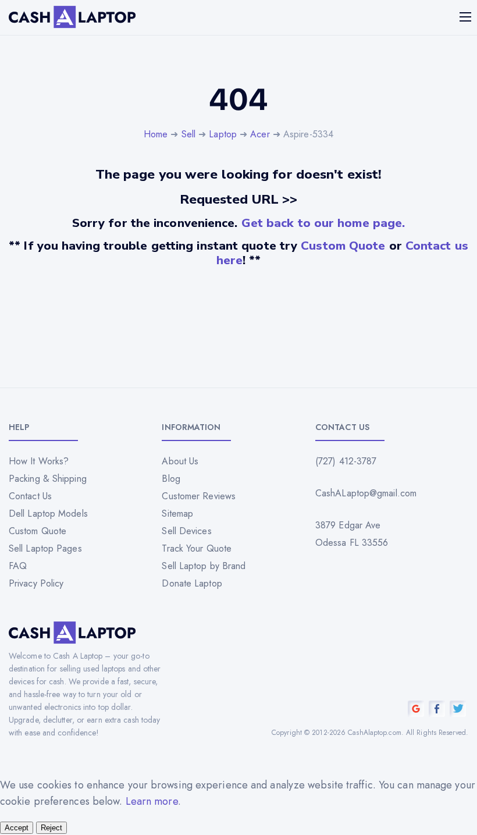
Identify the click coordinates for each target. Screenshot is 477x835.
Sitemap (177, 513)
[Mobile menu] (466, 16)
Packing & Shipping (48, 478)
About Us (180, 461)
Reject (51, 827)
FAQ (18, 566)
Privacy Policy (36, 583)
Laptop (223, 134)
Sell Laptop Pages (45, 548)
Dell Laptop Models (48, 513)
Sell (188, 134)
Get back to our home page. (323, 223)
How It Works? (39, 461)
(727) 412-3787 (345, 461)
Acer (259, 134)
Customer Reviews (199, 496)
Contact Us (30, 496)
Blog (171, 478)
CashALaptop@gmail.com (366, 493)
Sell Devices (186, 531)
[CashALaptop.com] (72, 17)
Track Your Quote (197, 548)
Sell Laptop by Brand (203, 566)
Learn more (152, 801)
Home (156, 134)
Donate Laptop (192, 583)
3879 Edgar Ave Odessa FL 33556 (352, 533)
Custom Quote (343, 245)
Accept (17, 827)
